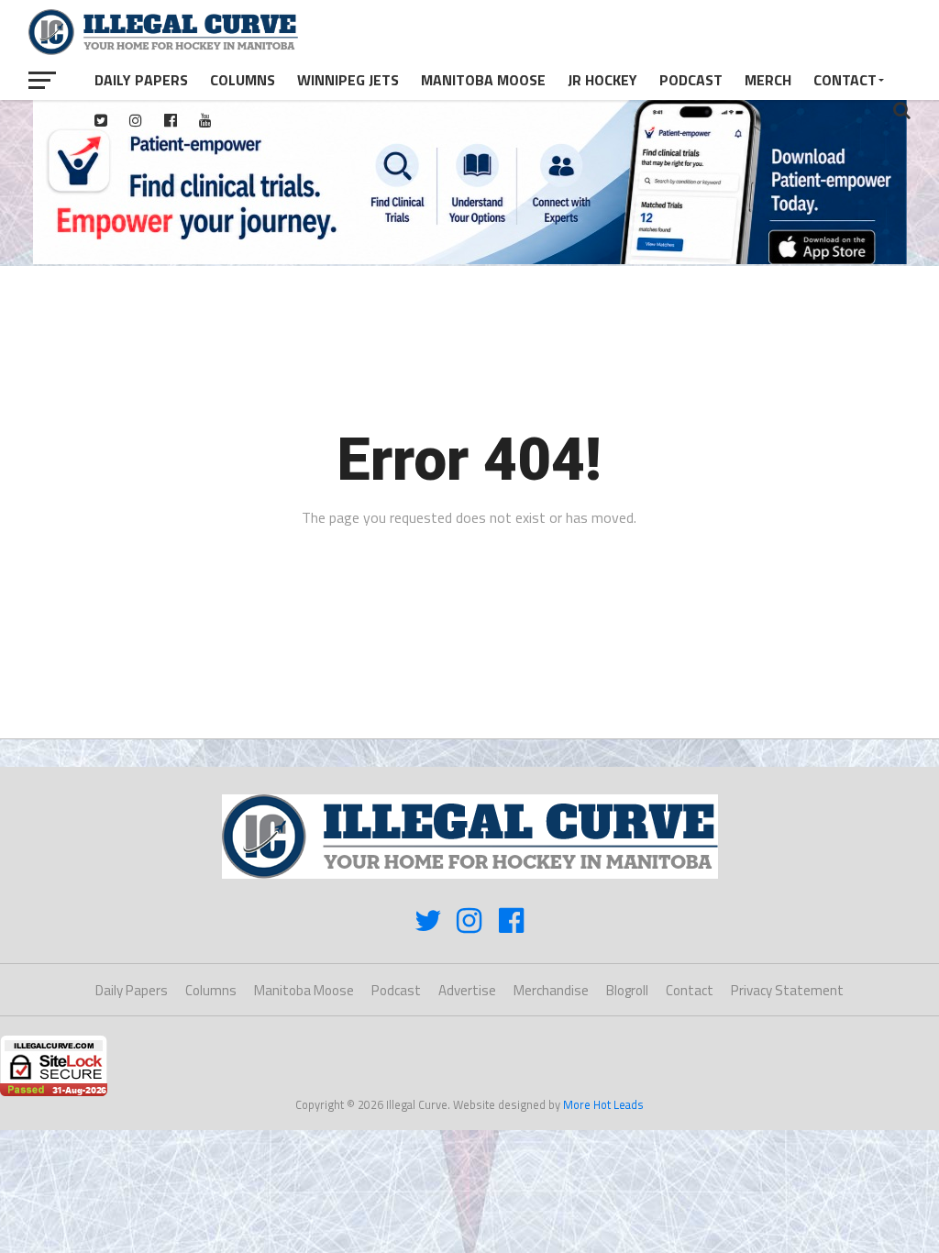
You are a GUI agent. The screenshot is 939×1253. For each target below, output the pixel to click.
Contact (845, 80)
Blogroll (627, 990)
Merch (768, 80)
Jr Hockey (602, 80)
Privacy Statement (787, 990)
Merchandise (551, 990)
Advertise (467, 990)
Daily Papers (141, 80)
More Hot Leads (603, 1104)
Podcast (691, 80)
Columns (242, 80)
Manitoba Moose (483, 80)
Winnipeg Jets (348, 80)
